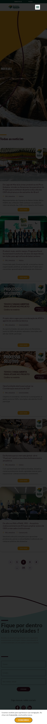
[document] (23, 362)
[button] (37, 7)
